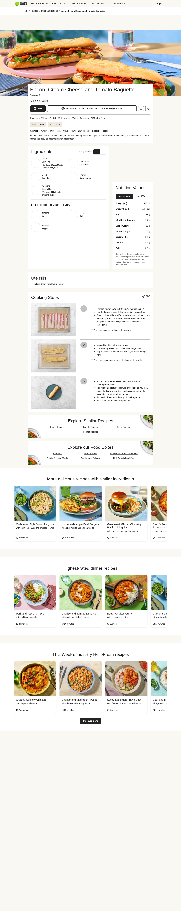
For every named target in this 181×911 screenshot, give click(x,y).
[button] (68, 151)
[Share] (148, 108)
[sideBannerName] (133, 162)
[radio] (31, 101)
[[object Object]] (141, 108)
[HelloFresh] (21, 4)
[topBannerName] (90, 22)
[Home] (26, 11)
